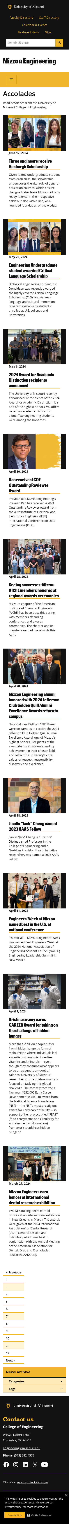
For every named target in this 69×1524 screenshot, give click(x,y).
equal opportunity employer (32, 1482)
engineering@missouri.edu (21, 1448)
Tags (12, 1389)
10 (7, 1338)
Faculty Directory (21, 18)
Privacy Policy (13, 1507)
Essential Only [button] (15, 1515)
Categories (16, 1381)
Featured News (28, 32)
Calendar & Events (34, 25)
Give (48, 32)
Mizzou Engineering (29, 60)
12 (7, 1353)
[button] (39, 1515)
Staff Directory (49, 18)
